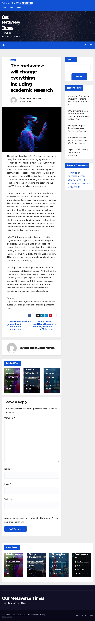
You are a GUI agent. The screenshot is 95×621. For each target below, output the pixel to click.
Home (4, 8)
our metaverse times (32, 98)
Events (18, 8)
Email (7, 484)
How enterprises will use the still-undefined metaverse (20, 325)
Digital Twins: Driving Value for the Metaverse (78, 152)
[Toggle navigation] (90, 45)
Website (8, 499)
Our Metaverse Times (11, 22)
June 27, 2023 (60, 562)
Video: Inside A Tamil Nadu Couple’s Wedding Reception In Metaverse (42, 325)
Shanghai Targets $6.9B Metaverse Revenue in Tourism (77, 128)
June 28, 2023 (14, 562)
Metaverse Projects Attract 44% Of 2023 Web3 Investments (78, 140)
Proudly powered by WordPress (14, 615)
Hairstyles (72, 173)
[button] (85, 45)
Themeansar (7, 617)
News (11, 8)
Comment (9, 418)
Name (8, 469)
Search (71, 59)
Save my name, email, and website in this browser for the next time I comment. (31, 520)
